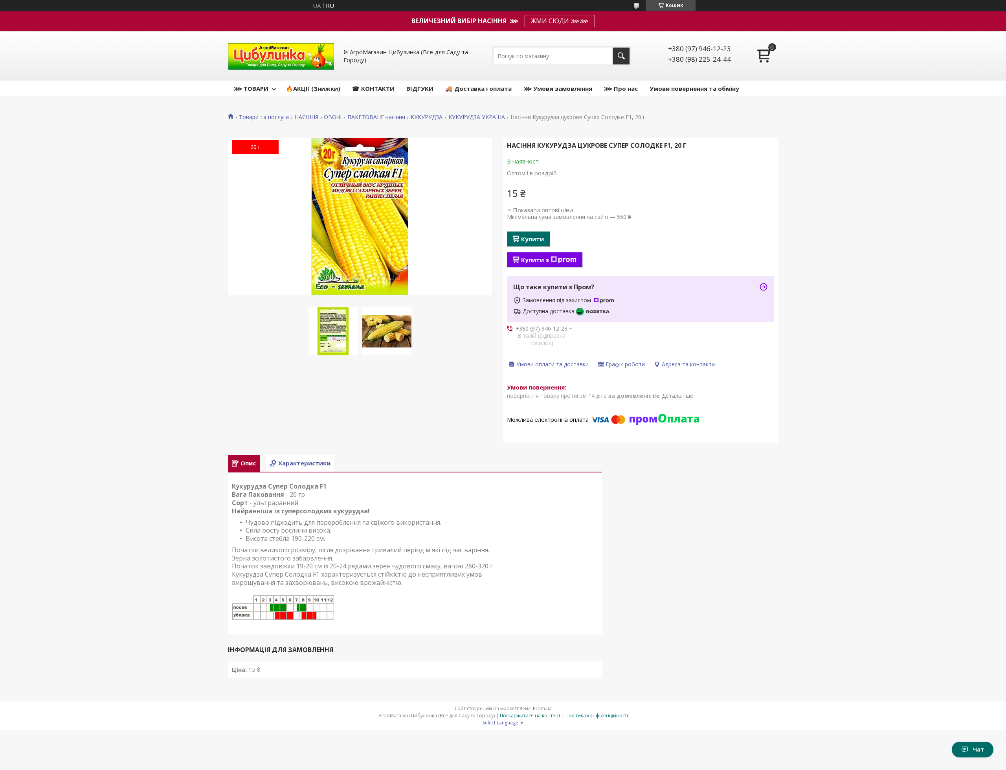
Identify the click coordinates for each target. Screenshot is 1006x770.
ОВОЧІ (332, 117)
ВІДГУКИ (419, 88)
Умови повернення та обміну (694, 88)
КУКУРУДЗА (426, 117)
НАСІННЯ (306, 117)
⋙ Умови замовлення (557, 88)
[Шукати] (621, 56)
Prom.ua (542, 708)
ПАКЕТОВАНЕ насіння (376, 117)
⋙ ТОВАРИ (251, 88)
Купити (532, 239)
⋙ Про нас (621, 88)
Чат (978, 749)
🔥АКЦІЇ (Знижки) (313, 88)
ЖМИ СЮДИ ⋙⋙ (560, 21)
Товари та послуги (264, 117)
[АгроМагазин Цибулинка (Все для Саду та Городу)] (281, 56)
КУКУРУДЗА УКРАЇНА (476, 117)
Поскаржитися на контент (530, 715)
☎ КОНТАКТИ (373, 88)
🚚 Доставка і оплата (478, 88)
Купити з (535, 260)
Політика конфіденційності (596, 715)
